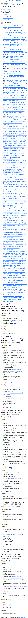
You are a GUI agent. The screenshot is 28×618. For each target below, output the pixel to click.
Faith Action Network (17, 320)
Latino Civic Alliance (17, 369)
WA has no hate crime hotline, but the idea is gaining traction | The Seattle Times (14, 98)
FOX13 (11, 58)
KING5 (11, 75)
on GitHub (22, 617)
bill (9, 1)
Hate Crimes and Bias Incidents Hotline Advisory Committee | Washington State (15, 285)
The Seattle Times (14, 61)
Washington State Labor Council (18, 586)
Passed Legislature (8, 18)
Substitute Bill (7, 16)
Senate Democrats (14, 25)
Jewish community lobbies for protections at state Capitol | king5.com (14, 76)
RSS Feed (10, 9)
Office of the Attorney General (11, 126)
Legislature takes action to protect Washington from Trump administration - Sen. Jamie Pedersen (15, 38)
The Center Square (14, 68)
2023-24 (13, 1)
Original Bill (6, 14)
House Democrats (14, 49)
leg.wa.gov (4, 9)
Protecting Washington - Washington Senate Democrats (14, 26)
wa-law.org (4, 1)
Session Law (6, 19)
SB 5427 (18, 1)
